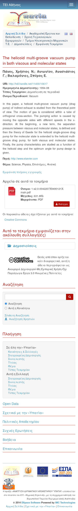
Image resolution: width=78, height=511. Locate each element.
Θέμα (12, 366)
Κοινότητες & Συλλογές (23, 351)
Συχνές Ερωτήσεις (17, 430)
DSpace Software (30, 502)
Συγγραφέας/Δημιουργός (24, 355)
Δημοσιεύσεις (23, 44)
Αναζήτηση (15, 303)
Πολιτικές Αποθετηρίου (21, 421)
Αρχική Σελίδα (15, 33)
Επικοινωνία (12, 448)
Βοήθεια (9, 439)
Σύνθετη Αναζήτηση (17, 315)
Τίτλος (12, 362)
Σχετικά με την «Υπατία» (23, 412)
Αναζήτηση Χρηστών (21, 319)
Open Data (11, 403)
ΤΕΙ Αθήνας (12, 4)
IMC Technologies (65, 502)
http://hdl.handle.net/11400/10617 (28, 83)
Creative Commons (16, 219)
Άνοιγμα (63, 203)
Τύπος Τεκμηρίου (19, 370)
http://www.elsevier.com (24, 158)
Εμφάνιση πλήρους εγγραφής (22, 172)
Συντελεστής (16, 359)
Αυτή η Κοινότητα (19, 308)
